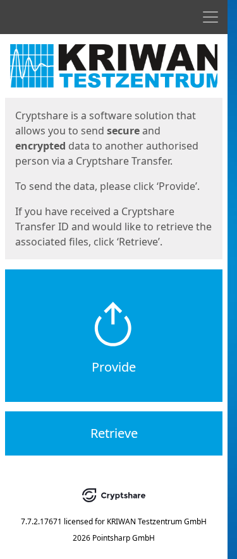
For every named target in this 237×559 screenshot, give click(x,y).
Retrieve (114, 433)
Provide (114, 366)
